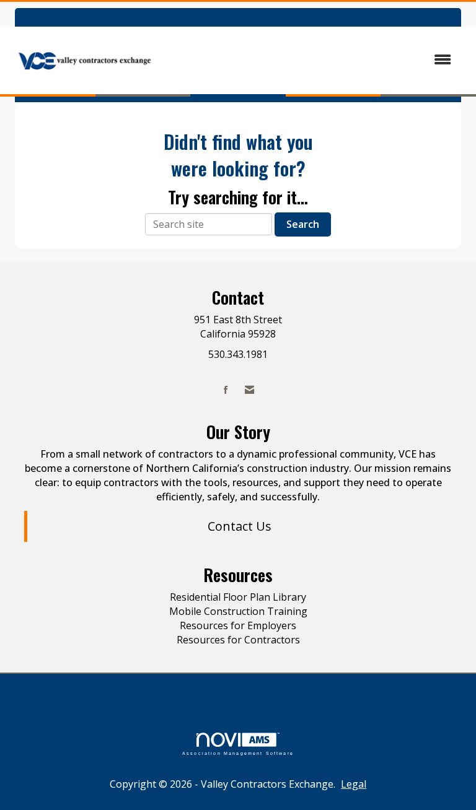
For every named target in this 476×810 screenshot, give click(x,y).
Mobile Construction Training (238, 611)
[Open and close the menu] (311, 59)
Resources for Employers (238, 625)
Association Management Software (238, 753)
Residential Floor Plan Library (238, 597)
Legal (353, 784)
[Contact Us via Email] (249, 389)
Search (302, 224)
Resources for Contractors (238, 640)
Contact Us (239, 526)
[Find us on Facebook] (226, 389)
